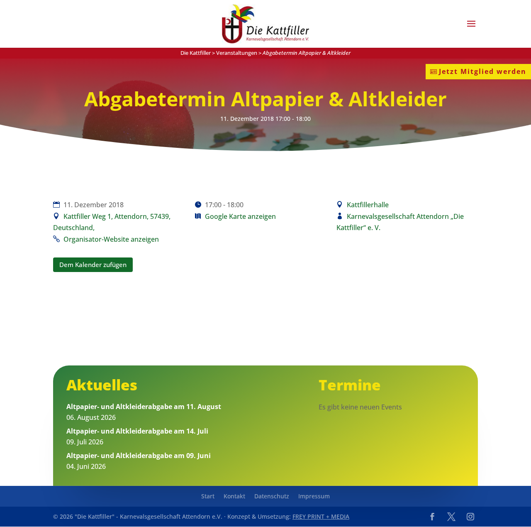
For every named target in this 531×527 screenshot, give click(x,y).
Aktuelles (101, 385)
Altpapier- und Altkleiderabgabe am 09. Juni (138, 455)
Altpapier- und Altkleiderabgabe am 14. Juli (137, 431)
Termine (350, 385)
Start (207, 496)
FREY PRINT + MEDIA (320, 516)
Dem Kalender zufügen (93, 264)
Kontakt (234, 496)
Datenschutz (271, 496)
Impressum (314, 496)
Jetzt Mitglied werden (482, 71)
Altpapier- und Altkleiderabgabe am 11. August (143, 406)
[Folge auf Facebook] (432, 516)
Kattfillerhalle (368, 204)
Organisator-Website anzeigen (111, 239)
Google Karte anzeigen (240, 216)
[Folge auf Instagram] (470, 516)
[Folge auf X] (451, 516)
